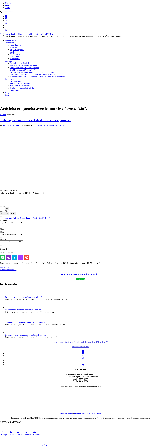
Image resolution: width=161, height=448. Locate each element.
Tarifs (7, 8)
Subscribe (4, 213)
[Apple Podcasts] (8, 257)
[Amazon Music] (14, 257)
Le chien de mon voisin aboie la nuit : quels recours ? (26, 335)
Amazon (3, 218)
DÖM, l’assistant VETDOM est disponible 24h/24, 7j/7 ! (80, 342)
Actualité (41, 125)
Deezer (23, 218)
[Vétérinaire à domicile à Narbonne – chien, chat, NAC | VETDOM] (39, 102)
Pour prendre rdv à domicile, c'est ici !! (80, 274)
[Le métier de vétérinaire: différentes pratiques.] (9, 307)
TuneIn (48, 218)
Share (13, 213)
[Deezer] (20, 257)
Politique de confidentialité (84, 413)
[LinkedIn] (6, 21)
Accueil (3, 115)
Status (99, 413)
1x (7, 208)
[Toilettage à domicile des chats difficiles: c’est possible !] (71, 169)
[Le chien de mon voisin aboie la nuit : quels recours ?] (9, 333)
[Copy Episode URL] (1, 237)
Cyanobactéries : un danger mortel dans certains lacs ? (26, 322)
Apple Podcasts (13, 218)
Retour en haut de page (9, 270)
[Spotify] (2, 257)
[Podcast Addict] (26, 257)
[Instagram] (6, 23)
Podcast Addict (32, 218)
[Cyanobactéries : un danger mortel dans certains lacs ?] (9, 320)
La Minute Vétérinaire (55, 125)
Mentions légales (66, 413)
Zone (7, 5)
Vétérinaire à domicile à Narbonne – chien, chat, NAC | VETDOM (26, 34)
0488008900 (8, 12)
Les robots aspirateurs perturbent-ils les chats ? (23, 297)
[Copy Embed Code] (1, 245)
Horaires (8, 3)
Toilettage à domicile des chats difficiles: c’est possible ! (35, 120)
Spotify (42, 218)
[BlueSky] (6, 16)
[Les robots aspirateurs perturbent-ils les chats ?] (9, 295)
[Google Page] (6, 30)
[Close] (1, 216)
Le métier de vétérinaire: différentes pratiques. (23, 310)
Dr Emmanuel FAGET (12, 125)
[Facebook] (6, 18)
